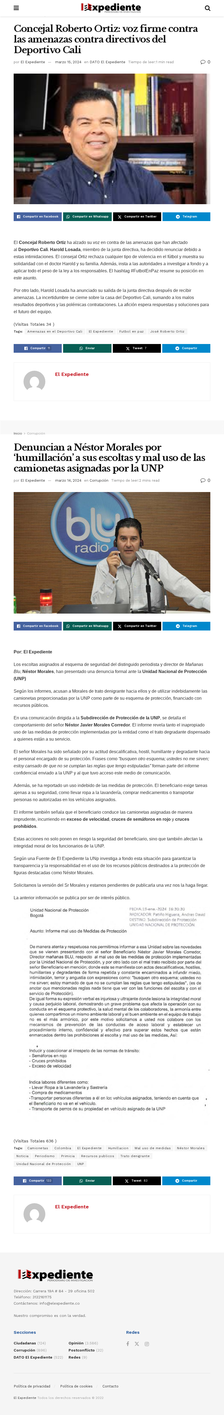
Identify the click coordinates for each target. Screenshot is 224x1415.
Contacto (110, 1386)
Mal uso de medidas (153, 1148)
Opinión (76, 1343)
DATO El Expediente (107, 62)
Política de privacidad (32, 1386)
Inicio (18, 433)
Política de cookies (76, 1386)
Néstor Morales (191, 1148)
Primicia (68, 1156)
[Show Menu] (16, 8)
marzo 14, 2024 (68, 480)
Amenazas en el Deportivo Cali (54, 331)
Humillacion (118, 1148)
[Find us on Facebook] (127, 1344)
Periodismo (45, 1156)
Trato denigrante (135, 1156)
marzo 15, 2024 (68, 62)
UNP (80, 1164)
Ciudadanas (25, 1343)
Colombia (62, 1148)
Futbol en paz (131, 331)
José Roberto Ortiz (167, 331)
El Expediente (32, 62)
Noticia (22, 1156)
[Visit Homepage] (112, 8)
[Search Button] (207, 8)
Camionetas (37, 1148)
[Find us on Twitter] (136, 1344)
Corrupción (36, 433)
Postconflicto (82, 1350)
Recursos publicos (97, 1156)
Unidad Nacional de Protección (43, 1164)
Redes (75, 1357)
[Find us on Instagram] (147, 1344)
